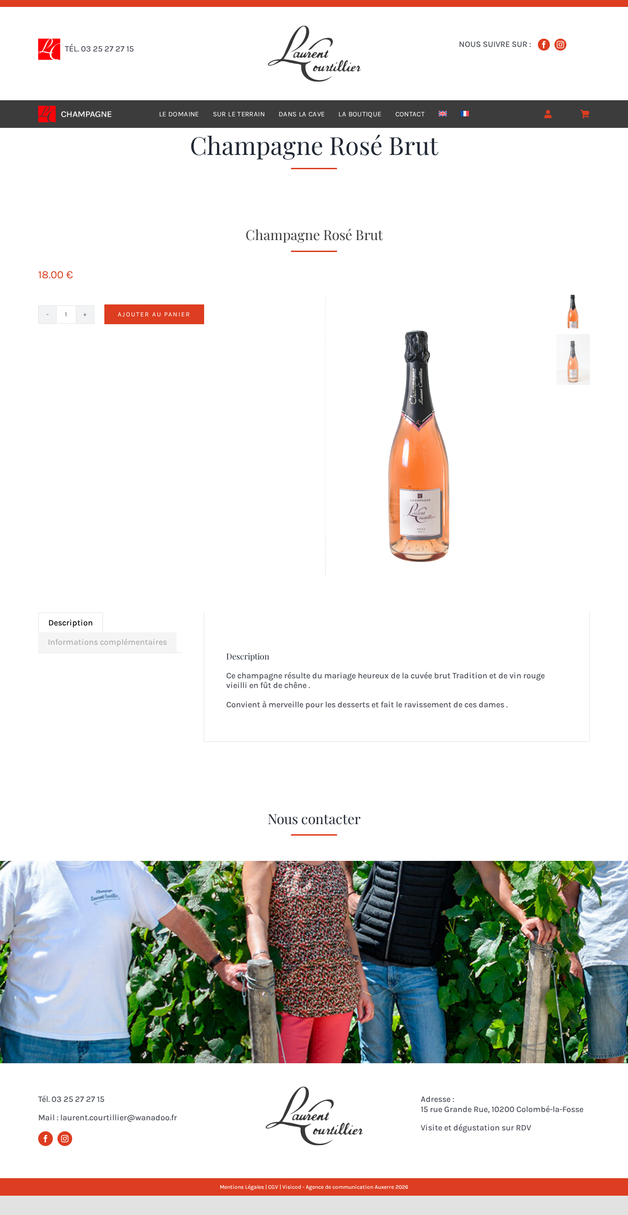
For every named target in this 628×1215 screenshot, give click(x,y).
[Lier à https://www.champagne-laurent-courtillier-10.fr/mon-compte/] (548, 114)
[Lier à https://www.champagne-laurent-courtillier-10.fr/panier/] (584, 114)
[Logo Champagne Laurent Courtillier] (314, 29)
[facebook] (544, 45)
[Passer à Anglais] (443, 114)
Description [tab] (70, 623)
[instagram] (560, 45)
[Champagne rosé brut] (438, 435)
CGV (273, 1187)
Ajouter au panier (154, 314)
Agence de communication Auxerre (350, 1187)
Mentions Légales (242, 1187)
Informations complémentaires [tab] (107, 642)
